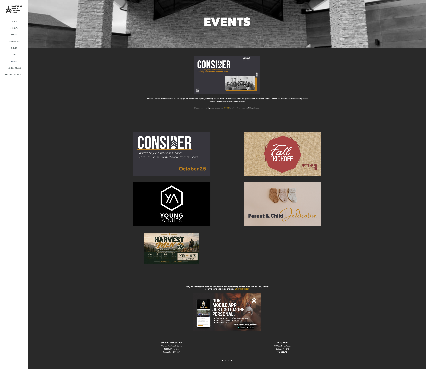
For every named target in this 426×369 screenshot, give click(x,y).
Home (14, 21)
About (14, 35)
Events (14, 61)
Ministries (14, 41)
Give (14, 55)
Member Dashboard (14, 75)
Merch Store (14, 68)
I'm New (14, 28)
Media (14, 48)
